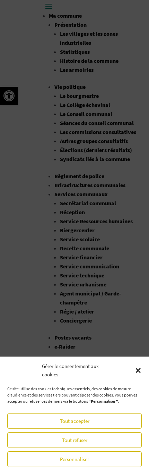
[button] (138, 370)
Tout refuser (74, 440)
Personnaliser (74, 459)
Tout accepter (74, 421)
